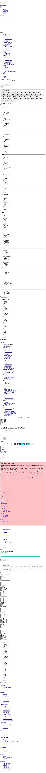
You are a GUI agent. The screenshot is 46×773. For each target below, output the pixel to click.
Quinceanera (6, 124)
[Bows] (3, 605)
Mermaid (5, 273)
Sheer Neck (6, 262)
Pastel (5, 192)
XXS (28, 98)
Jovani (6, 351)
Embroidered (6, 202)
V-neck (5, 265)
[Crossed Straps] (4, 593)
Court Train (6, 237)
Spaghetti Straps (7, 293)
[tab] (24, 345)
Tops (5, 150)
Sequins (5, 210)
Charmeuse (6, 215)
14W (10, 96)
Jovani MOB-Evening (9, 408)
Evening (5, 117)
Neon (5, 189)
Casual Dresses (7, 113)
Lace (5, 206)
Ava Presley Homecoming (10, 377)
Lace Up (5, 177)
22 (23, 94)
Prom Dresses (6, 123)
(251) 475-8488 (3, 5)
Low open (6, 178)
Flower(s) (6, 204)
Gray (5, 334)
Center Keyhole (7, 160)
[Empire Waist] (3, 625)
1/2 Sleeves (6, 279)
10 (34, 92)
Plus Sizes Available (8, 167)
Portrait (5, 258)
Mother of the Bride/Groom (9, 122)
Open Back (6, 164)
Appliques (6, 197)
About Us (5, 510)
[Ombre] (2, 601)
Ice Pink (5, 318)
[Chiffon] (3, 609)
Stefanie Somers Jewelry (10, 403)
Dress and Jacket (7, 134)
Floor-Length (6, 239)
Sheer (5, 179)
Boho (5, 133)
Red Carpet (6, 125)
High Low (6, 162)
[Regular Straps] (4, 636)
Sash (5, 209)
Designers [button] (5, 347)
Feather (5, 203)
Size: (1, 435)
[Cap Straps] (4, 635)
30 (41, 94)
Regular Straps (7, 292)
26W (5, 98)
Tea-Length (6, 243)
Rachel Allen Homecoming (10, 412)
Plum (5, 324)
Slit (4, 169)
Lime (5, 306)
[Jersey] (3, 611)
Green (5, 304)
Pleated (5, 166)
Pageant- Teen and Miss (9, 371)
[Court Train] (3, 617)
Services (4, 547)
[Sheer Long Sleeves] (4, 633)
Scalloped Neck (7, 259)
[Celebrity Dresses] (4, 588)
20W (27, 96)
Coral (5, 327)
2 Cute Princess (8, 367)
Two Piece (6, 152)
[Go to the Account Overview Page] (0, 7)
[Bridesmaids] (5, 577)
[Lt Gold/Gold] (31, 444)
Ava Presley (7, 353)
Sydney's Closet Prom (9, 392)
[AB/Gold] (4, 444)
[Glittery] (2, 598)
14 (4, 94)
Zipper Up (6, 180)
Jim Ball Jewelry (8, 404)
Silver (5, 336)
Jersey (5, 219)
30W (16, 98)
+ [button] (3, 345)
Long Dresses (6, 139)
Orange (5, 326)
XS (33, 98)
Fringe (5, 205)
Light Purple (6, 316)
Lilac (5, 315)
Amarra (6, 354)
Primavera (7, 410)
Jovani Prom (7, 382)
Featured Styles (8, 346)
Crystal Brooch (7, 200)
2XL (14, 101)
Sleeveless (6, 285)
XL (8, 101)
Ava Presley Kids (8, 364)
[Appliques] (3, 603)
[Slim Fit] (3, 627)
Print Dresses (6, 142)
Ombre (5, 190)
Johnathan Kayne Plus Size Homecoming (13, 390)
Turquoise (6, 308)
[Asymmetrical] (3, 615)
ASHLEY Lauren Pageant (10, 372)
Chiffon (5, 217)
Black (5, 333)
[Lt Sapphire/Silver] (33, 444)
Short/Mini (6, 241)
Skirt (5, 147)
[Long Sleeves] (4, 632)
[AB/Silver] (6, 444)
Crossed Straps (7, 176)
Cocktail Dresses (7, 114)
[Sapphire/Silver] (24, 444)
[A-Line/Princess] (3, 624)
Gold (5, 331)
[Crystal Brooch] (3, 606)
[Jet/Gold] (18, 444)
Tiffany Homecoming (9, 378)
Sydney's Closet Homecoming (11, 391)
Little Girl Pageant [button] (6, 358)
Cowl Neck (6, 250)
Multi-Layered (7, 163)
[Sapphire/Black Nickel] (27, 444)
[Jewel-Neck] (3, 622)
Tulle (5, 228)
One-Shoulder (6, 257)
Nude (5, 330)
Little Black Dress (7, 136)
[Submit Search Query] (14, 549)
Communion (6, 116)
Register (4, 12)
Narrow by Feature (6, 107)
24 (27, 94)
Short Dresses (6, 146)
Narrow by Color (5, 299)
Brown (5, 332)
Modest (5, 140)
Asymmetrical (6, 235)
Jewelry (6, 402)
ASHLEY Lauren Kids (9, 361)
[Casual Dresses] (5, 578)
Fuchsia (5, 321)
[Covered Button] (4, 592)
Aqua (5, 307)
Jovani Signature (8, 409)
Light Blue (6, 309)
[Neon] (2, 600)
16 (9, 94)
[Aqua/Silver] (22, 444)
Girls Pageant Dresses (8, 119)
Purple (5, 314)
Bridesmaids (6, 112)
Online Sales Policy (6, 511)
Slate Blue (6, 310)
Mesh (5, 221)
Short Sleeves (6, 284)
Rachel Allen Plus (8, 414)
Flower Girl (6, 118)
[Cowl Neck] (3, 619)
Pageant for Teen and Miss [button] (8, 369)
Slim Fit (5, 274)
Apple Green (6, 303)
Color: (1, 441)
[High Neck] (3, 621)
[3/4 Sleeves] (4, 631)
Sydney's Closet (8, 356)
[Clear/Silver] (8, 444)
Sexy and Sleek (7, 144)
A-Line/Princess (7, 271)
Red (5, 325)
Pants (5, 141)
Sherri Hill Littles (8, 362)
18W (21, 96)
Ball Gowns (6, 132)
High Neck (6, 252)
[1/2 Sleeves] (4, 630)
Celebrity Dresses (7, 158)
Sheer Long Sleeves (8, 283)
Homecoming (6, 120)
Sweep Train (6, 242)
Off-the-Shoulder (7, 256)
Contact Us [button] (5, 532)
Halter (5, 251)
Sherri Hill (7, 349)
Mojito (5, 302)
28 (37, 94)
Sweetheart (6, 264)
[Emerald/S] (29, 444)
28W (11, 98)
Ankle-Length (6, 234)
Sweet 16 (6, 126)
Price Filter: (4, 84)
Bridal (5, 111)
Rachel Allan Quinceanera (10, 411)
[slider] (41, 556)
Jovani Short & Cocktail (9, 376)
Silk (5, 226)
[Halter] (3, 620)
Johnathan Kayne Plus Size (10, 389)
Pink (5, 319)
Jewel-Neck (6, 253)
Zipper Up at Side (7, 182)
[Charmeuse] (3, 608)
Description (5, 454)
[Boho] (4, 583)
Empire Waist (6, 272)
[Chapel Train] (3, 616)
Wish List (4, 9)
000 (5, 92)
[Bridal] (5, 576)
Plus (6, 388)
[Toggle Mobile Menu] (0, 526)
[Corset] (4, 590)
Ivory (5, 328)
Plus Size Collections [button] (7, 385)
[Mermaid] (3, 626)
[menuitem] (24, 9)
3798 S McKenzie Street (5, 1)
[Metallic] (2, 599)
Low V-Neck (6, 255)
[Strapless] (4, 638)
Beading (5, 198)
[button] (6, 34)
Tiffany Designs (8, 383)
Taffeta (5, 227)
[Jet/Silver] (15, 444)
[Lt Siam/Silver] (13, 444)
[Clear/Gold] (11, 444)
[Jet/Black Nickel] (20, 444)
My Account (5, 10)
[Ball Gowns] (4, 582)
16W (15, 96)
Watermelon (6, 322)
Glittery (5, 187)
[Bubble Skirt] (4, 587)
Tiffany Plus (7, 393)
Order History (5, 516)
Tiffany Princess (8, 366)
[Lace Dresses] (4, 585)
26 (32, 94)
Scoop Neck (6, 261)
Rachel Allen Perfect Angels (10, 413)
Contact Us (5, 505)
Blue (5, 312)
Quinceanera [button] (5, 394)
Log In (4, 13)
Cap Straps (6, 291)
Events (4, 544)
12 (39, 92)
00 (9, 92)
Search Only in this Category (7, 82)
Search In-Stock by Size (7, 88)
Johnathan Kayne (8, 355)
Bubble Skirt (6, 157)
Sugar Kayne (7, 360)
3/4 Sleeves (6, 281)
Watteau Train (6, 245)
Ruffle (5, 208)
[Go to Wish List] (2, 6)
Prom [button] (4, 380)
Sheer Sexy (6, 145)
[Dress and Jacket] (4, 584)
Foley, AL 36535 (3, 3)
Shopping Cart (5, 11)
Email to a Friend (3, 452)
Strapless (5, 263)
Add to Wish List (4, 451)
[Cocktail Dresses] (5, 579)
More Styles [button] (5, 405)
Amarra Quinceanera (9, 398)
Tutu (5, 151)
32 (4, 96)
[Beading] (3, 604)
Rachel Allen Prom (8, 415)
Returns (4, 506)
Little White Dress (7, 138)
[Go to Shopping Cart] (0, 6)
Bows (5, 199)
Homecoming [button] (5, 373)
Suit (5, 148)
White (5, 337)
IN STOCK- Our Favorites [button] (8, 344)
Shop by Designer (6, 529)
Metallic (5, 188)
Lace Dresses (6, 135)
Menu (2, 32)
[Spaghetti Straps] (4, 637)
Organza (5, 223)
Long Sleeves (6, 282)
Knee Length (6, 240)
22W (32, 96)
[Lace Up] (4, 594)
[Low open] (4, 595)
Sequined (6, 225)
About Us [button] (5, 539)
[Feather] (3, 610)
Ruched (5, 168)
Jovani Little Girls (8, 365)
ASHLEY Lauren (8, 352)
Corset (5, 161)
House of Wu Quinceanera (10, 399)
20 (18, 94)
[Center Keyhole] (4, 589)
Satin (5, 224)
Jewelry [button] (4, 400)
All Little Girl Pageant (9, 368)
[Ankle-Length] (3, 614)
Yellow (5, 301)
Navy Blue (6, 313)
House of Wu (7, 357)
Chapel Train (6, 236)
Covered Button (7, 174)
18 (13, 94)
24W (38, 96)
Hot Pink (6, 320)
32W (22, 98)
